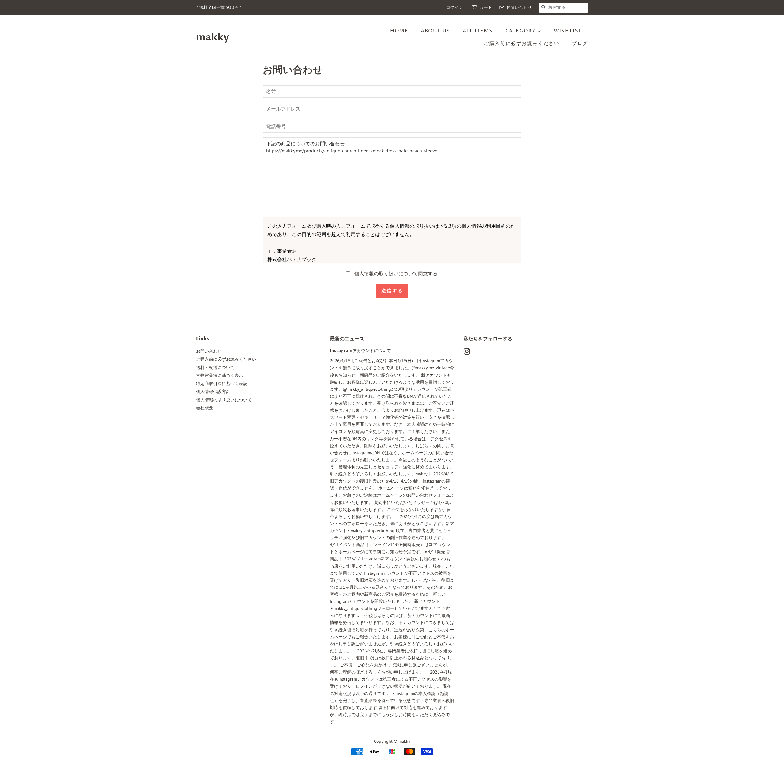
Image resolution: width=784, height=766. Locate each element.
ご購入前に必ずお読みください (521, 43)
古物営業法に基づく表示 (219, 375)
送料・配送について (215, 367)
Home (399, 31)
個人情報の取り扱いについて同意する (395, 273)
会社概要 (204, 408)
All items (478, 31)
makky (212, 37)
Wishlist (568, 31)
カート (485, 7)
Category (521, 31)
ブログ (580, 43)
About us (435, 31)
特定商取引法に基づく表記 (221, 383)
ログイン (454, 7)
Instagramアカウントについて (360, 351)
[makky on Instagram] (466, 352)
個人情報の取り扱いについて (224, 400)
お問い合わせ (515, 7)
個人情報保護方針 (213, 391)
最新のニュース (347, 339)
